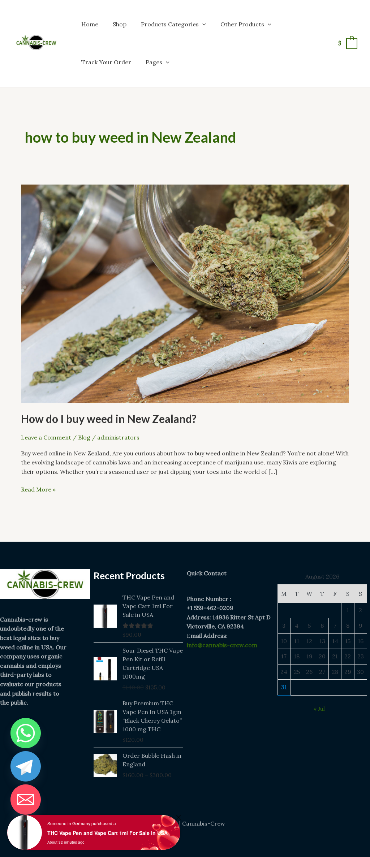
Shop (119, 24)
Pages (154, 62)
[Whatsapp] (25, 733)
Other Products (242, 24)
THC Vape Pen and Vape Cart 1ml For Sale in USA (107, 832)
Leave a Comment (46, 437)
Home (89, 24)
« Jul (319, 708)
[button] (202, 24)
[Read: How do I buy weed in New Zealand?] (185, 293)
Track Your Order (106, 62)
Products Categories (170, 24)
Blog (84, 437)
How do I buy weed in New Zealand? (109, 418)
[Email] (25, 799)
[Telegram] (25, 766)
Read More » (38, 489)
